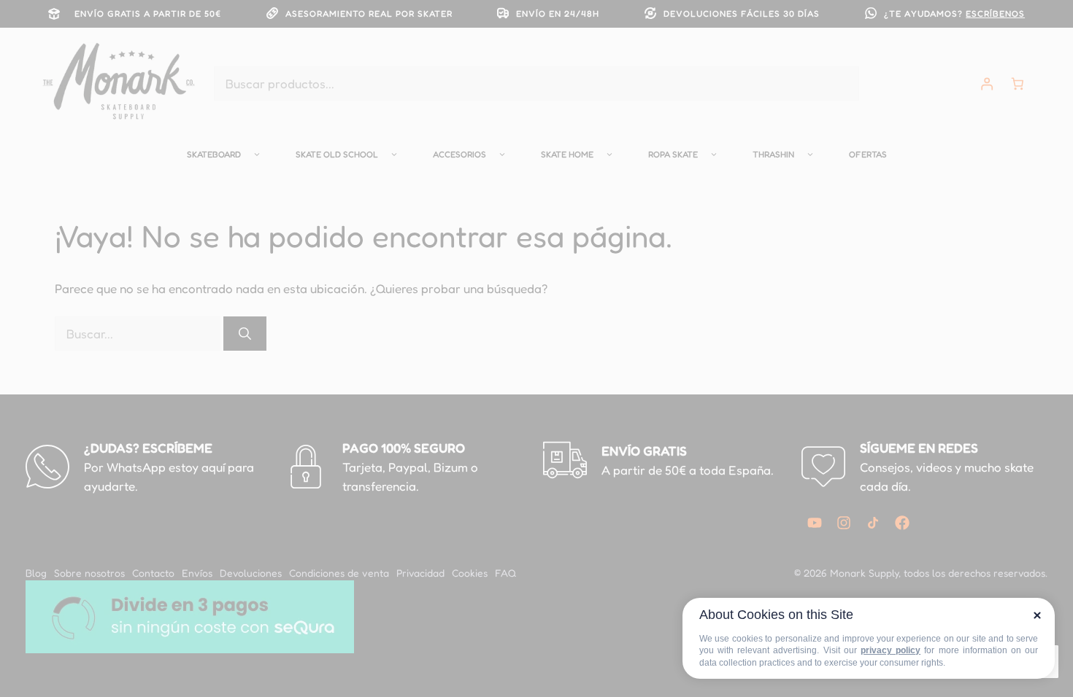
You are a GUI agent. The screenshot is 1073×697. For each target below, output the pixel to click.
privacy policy (890, 650)
